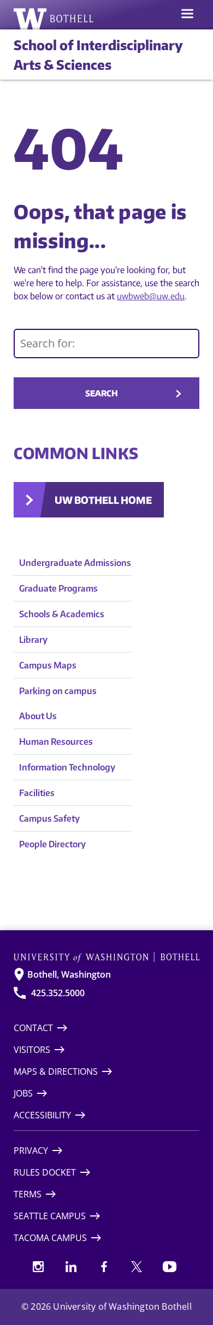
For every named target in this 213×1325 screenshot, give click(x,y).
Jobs (23, 1093)
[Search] (106, 343)
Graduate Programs (58, 588)
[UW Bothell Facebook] (103, 1266)
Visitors (32, 1050)
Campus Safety (49, 818)
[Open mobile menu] (187, 15)
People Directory (52, 844)
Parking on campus (58, 690)
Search (101, 393)
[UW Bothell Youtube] (169, 1266)
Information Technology (67, 767)
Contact (33, 1028)
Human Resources (56, 741)
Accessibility (42, 1115)
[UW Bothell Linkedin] (71, 1266)
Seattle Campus (50, 1216)
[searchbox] (106, 343)
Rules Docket (45, 1172)
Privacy (31, 1151)
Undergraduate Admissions (75, 562)
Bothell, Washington (69, 974)
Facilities (37, 792)
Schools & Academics (61, 614)
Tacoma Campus (50, 1238)
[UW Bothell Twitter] (136, 1266)
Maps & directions (56, 1071)
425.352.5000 (58, 992)
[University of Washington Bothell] (54, 18)
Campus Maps (47, 665)
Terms (28, 1194)
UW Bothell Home (103, 499)
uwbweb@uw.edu (151, 296)
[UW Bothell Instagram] (38, 1266)
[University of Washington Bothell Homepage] (106, 957)
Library (33, 639)
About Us (38, 715)
